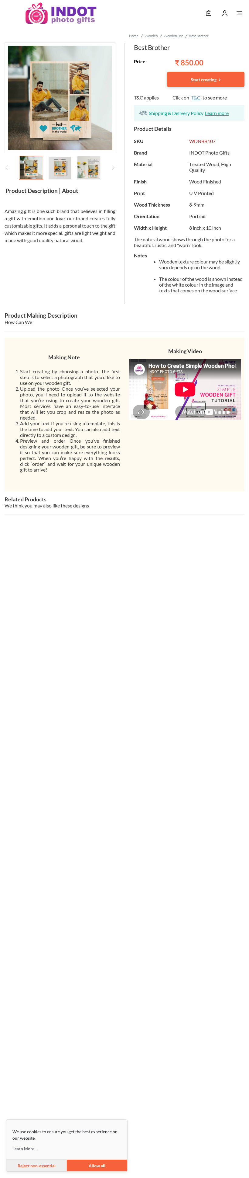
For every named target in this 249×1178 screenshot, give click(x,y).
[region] (60, 112)
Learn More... (24, 1148)
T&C (195, 97)
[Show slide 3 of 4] (88, 167)
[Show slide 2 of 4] (60, 167)
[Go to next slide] (113, 167)
